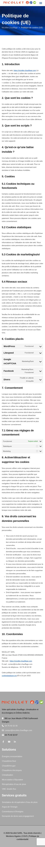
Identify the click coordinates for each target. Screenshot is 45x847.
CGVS (24, 836)
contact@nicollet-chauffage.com (18, 730)
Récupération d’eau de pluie (14, 784)
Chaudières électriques (12, 770)
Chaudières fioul (9, 761)
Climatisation (7, 775)
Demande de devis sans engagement (18, 816)
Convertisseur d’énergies (12, 812)
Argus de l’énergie (10, 807)
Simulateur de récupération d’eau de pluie (20, 802)
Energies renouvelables (12, 756)
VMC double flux (9, 789)
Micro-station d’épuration (12, 780)
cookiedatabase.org (9, 676)
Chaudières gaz (8, 766)
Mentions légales (13, 836)
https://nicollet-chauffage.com (25, 70)
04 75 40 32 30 (11, 726)
